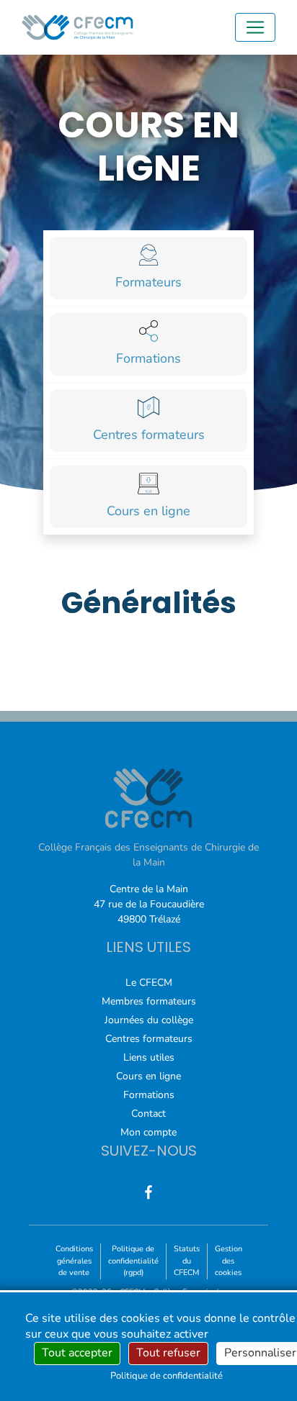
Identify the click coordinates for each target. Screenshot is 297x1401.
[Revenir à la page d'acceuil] (77, 27)
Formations (148, 1095)
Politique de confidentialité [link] (166, 1375)
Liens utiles (148, 1057)
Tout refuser (168, 1353)
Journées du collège (149, 1020)
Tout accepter (77, 1353)
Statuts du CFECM (187, 1260)
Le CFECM (148, 982)
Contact (148, 1113)
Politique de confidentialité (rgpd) (133, 1260)
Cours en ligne (148, 1076)
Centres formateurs (148, 1039)
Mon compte (148, 1132)
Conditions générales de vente (74, 1260)
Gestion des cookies (228, 1260)
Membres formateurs (149, 1001)
